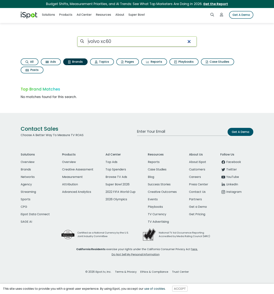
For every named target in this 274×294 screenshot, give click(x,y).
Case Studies (219, 62)
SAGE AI (26, 222)
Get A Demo (241, 15)
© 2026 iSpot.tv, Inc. (98, 272)
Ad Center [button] (84, 15)
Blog (151, 177)
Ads (52, 62)
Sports (25, 199)
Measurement (72, 177)
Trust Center (180, 272)
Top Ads (111, 162)
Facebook (233, 162)
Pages (129, 62)
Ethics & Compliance (154, 272)
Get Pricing (197, 214)
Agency (26, 184)
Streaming (28, 192)
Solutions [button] (48, 15)
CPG (24, 207)
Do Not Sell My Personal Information (136, 254)
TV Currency (157, 214)
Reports (156, 62)
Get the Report (215, 4)
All (31, 62)
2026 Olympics (116, 199)
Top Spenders (115, 169)
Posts (34, 70)
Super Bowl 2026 (117, 184)
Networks (28, 177)
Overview (27, 162)
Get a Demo (198, 207)
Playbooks (186, 62)
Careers (195, 177)
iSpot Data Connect (35, 214)
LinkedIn (232, 184)
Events (153, 199)
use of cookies (154, 289)
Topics (103, 62)
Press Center (198, 184)
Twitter (231, 169)
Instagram (234, 192)
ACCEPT (180, 289)
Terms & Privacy (126, 272)
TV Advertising (158, 222)
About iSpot (197, 162)
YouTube (232, 177)
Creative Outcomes (162, 192)
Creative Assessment (77, 169)
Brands (77, 62)
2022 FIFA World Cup (120, 192)
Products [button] (65, 15)
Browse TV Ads (116, 177)
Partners (195, 199)
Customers (197, 169)
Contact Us (197, 192)
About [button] (119, 15)
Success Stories (159, 184)
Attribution (70, 184)
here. (194, 249)
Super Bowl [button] (136, 15)
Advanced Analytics (76, 192)
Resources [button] (103, 15)
